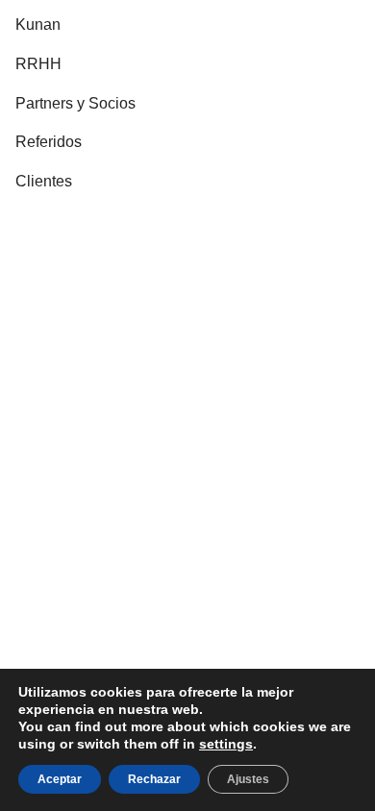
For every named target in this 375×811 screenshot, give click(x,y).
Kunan (38, 24)
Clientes (43, 181)
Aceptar (60, 779)
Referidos (48, 142)
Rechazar (154, 779)
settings (226, 743)
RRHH (38, 64)
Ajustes (248, 779)
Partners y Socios (75, 103)
